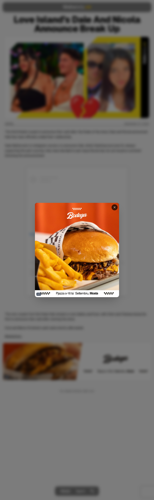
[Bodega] (77, 250)
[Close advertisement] (115, 207)
